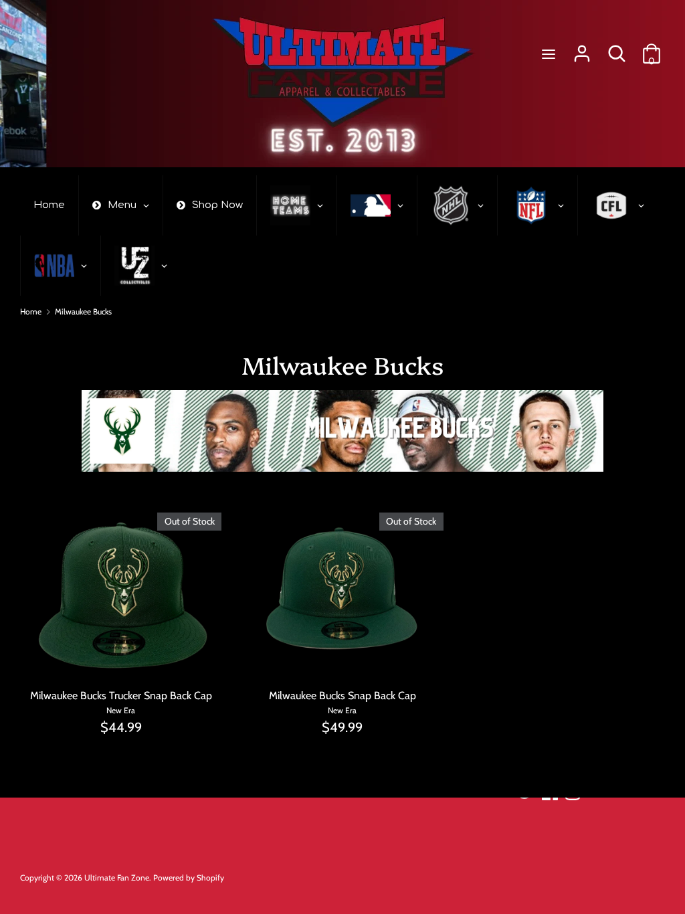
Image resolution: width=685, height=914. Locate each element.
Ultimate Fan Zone (116, 878)
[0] (651, 48)
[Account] (582, 48)
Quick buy (122, 659)
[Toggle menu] (549, 53)
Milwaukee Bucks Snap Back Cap (342, 695)
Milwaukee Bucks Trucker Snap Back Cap (121, 695)
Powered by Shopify (188, 878)
